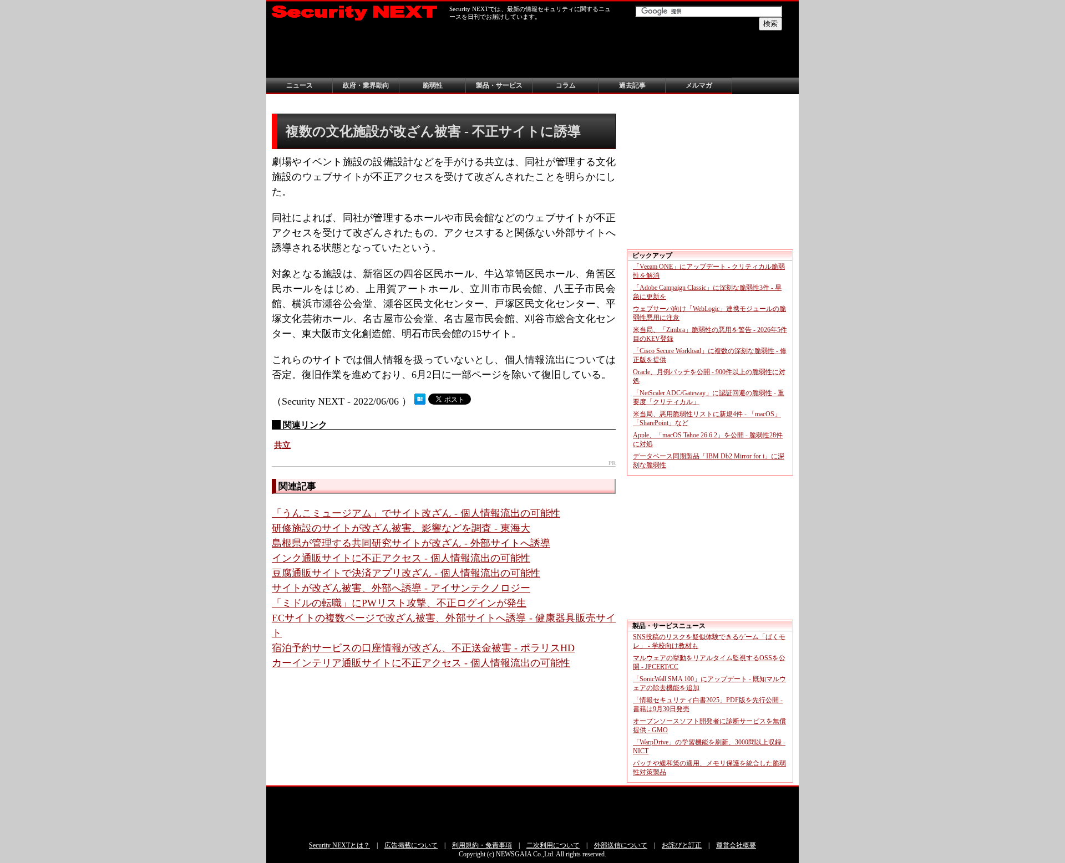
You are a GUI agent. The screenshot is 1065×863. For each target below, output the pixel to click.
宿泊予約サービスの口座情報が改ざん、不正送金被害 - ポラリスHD (423, 647)
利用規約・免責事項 (482, 845)
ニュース (299, 85)
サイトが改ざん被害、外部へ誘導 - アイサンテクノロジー (401, 588)
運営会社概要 (736, 845)
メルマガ (699, 85)
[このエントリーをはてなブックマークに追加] (419, 401)
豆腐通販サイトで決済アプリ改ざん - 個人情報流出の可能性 (406, 573)
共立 (282, 445)
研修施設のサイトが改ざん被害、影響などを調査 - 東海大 (401, 528)
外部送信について (620, 845)
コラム (566, 85)
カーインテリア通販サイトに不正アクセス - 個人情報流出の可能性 (421, 662)
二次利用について (553, 845)
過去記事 (632, 85)
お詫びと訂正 (682, 845)
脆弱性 (433, 85)
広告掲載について (411, 845)
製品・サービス (499, 85)
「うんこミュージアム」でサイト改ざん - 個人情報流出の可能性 (416, 513)
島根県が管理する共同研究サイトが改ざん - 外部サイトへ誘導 (411, 543)
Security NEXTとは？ (339, 845)
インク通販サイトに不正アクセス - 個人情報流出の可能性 (401, 558)
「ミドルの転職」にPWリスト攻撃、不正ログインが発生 (399, 603)
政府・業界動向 (366, 85)
